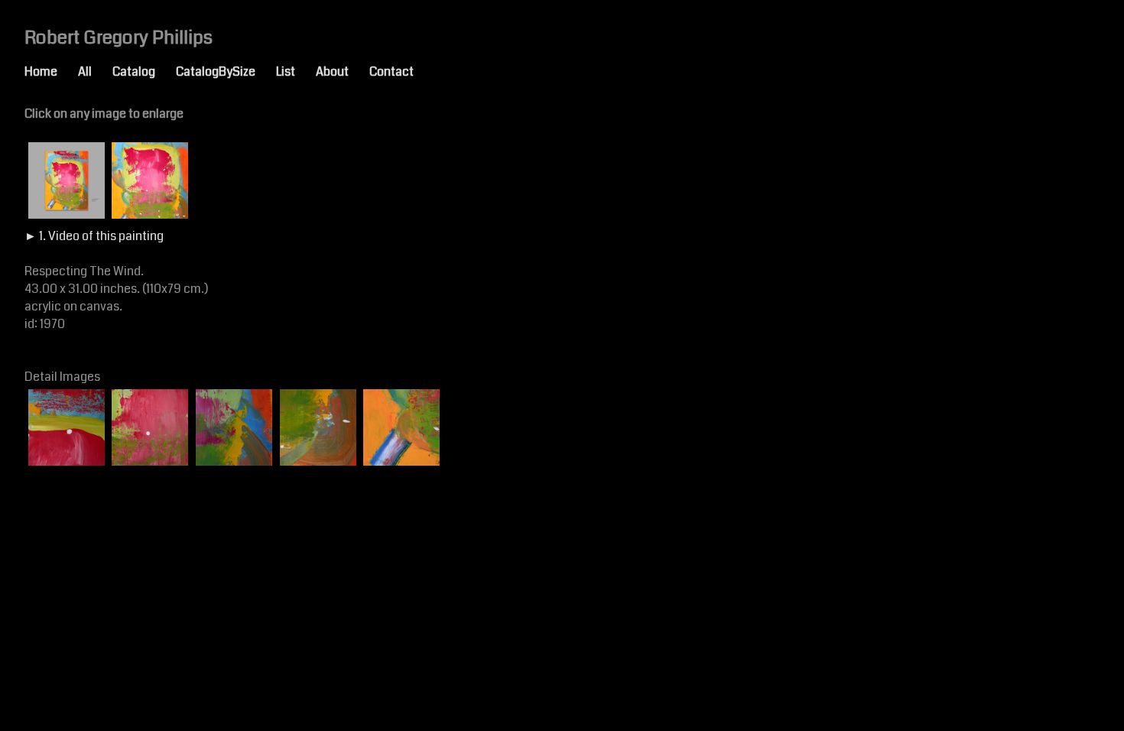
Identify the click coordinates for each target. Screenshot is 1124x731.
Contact (401, 71)
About (342, 71)
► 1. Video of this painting (94, 236)
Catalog (144, 71)
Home (51, 71)
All (95, 71)
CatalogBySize (226, 71)
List (296, 71)
